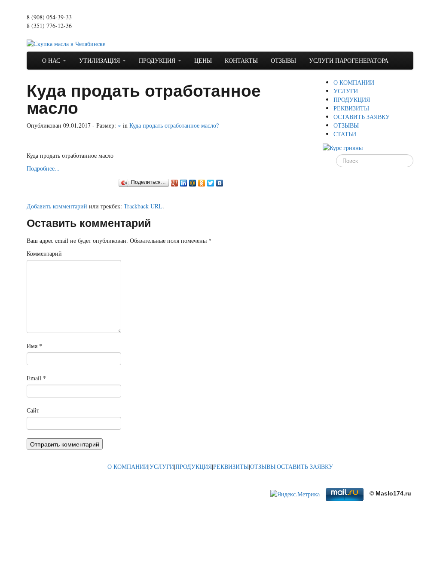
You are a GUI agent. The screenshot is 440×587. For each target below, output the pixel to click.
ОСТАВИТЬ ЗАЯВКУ (361, 117)
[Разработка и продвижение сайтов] (91, 485)
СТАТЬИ (344, 134)
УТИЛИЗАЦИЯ (100, 60)
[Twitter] (210, 183)
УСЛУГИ (345, 91)
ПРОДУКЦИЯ (158, 60)
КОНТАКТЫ (241, 60)
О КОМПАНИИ (353, 82)
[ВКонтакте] (219, 183)
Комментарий (44, 253)
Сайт (33, 410)
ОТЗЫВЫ (283, 60)
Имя (34, 346)
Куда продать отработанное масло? (174, 125)
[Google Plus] (174, 183)
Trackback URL (143, 206)
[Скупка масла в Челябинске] (66, 43)
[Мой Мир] (192, 183)
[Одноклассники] (201, 183)
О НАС (52, 60)
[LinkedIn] (183, 183)
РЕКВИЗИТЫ (351, 108)
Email (36, 378)
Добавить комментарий (57, 206)
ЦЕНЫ (203, 60)
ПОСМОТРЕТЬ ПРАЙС (57, 34)
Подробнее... (43, 168)
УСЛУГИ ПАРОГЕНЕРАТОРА (348, 60)
